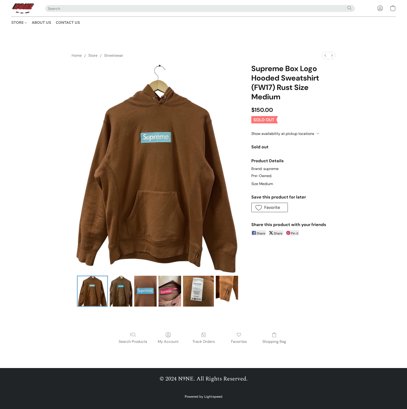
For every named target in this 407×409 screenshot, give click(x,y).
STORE (18, 22)
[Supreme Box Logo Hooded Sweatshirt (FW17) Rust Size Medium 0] (92, 291)
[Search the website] (349, 8)
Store (93, 55)
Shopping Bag (274, 341)
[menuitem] (325, 55)
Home (77, 55)
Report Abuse (203, 389)
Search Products (133, 341)
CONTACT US (68, 22)
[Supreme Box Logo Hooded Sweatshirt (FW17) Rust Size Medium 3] (170, 291)
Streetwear (113, 55)
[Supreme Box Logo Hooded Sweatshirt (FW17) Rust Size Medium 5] (227, 291)
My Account (168, 341)
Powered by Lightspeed (203, 396)
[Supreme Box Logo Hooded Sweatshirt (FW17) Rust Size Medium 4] (198, 291)
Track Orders (203, 341)
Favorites (239, 341)
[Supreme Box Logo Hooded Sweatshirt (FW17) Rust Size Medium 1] (121, 291)
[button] (23, 8)
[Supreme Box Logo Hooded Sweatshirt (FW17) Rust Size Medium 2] (145, 291)
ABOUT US (41, 22)
